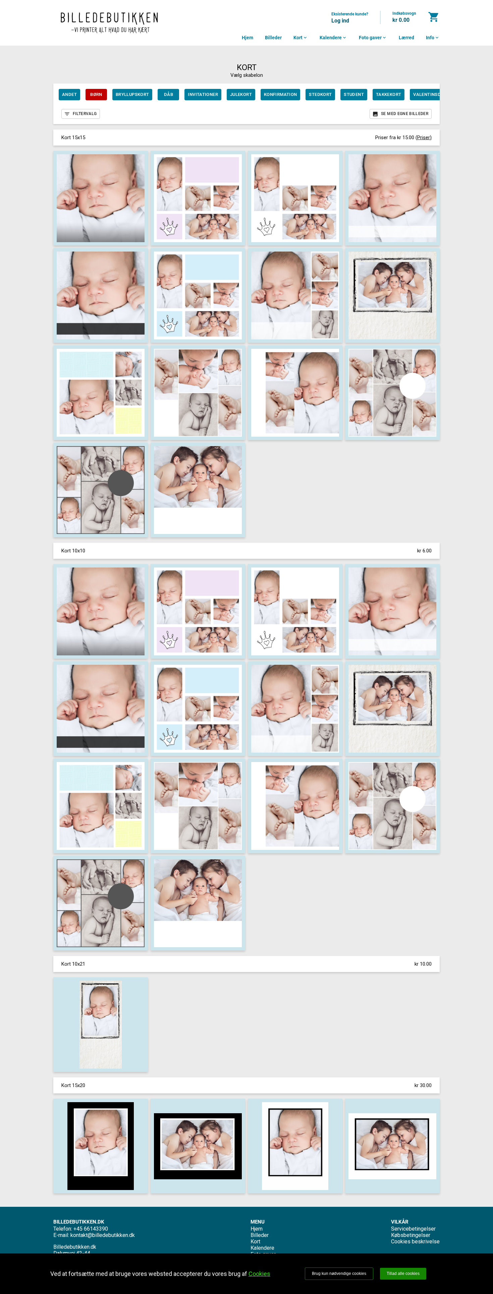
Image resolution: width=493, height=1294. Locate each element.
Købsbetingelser (410, 1235)
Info (433, 37)
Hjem (247, 37)
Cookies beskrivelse (415, 1241)
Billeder (273, 37)
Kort (300, 37)
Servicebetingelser (413, 1229)
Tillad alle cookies (403, 1273)
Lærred (406, 37)
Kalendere (333, 37)
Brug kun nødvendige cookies (339, 1273)
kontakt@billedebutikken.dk (102, 1235)
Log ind (340, 20)
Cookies (259, 1273)
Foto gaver (373, 37)
